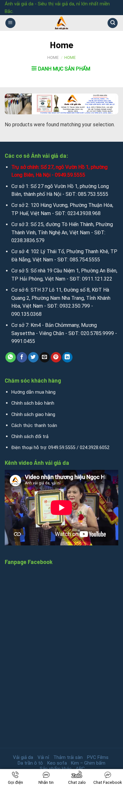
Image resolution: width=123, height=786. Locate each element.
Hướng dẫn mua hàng (33, 392)
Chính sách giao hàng (33, 414)
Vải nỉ (43, 757)
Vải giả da (23, 757)
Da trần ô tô (30, 763)
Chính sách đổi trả (30, 436)
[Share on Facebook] (22, 357)
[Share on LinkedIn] (67, 357)
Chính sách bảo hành (32, 403)
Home (53, 57)
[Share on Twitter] (33, 357)
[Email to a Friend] (44, 357)
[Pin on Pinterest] (56, 357)
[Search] (113, 23)
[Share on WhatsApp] (10, 357)
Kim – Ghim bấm (88, 763)
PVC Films (97, 757)
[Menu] (10, 23)
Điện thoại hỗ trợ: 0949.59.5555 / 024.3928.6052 (60, 447)
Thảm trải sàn (68, 757)
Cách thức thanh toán (34, 425)
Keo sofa (57, 763)
